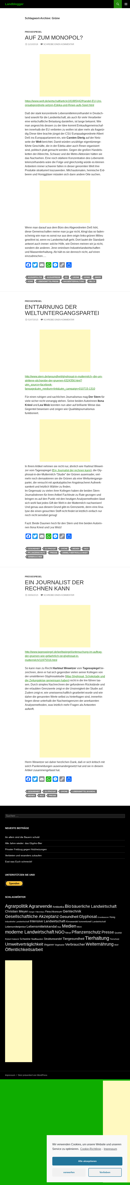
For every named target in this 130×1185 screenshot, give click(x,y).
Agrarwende (40, 906)
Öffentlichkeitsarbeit (24, 949)
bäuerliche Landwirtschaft (94, 906)
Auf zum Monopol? (54, 37)
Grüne (75, 277)
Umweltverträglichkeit (75, 553)
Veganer (49, 944)
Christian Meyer (16, 911)
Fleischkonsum (53, 911)
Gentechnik (72, 911)
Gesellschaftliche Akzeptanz (32, 916)
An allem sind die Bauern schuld (22, 837)
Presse (53, 553)
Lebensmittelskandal (84, 791)
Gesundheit (34, 549)
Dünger (32, 912)
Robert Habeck (12, 939)
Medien (75, 549)
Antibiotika (58, 906)
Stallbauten (37, 939)
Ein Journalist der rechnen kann (72, 470)
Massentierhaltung (73, 281)
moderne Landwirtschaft (29, 932)
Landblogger (14, 4)
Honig (87, 277)
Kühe (30, 281)
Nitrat (68, 932)
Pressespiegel (33, 32)
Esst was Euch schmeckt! (18, 861)
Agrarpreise (53, 277)
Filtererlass (40, 912)
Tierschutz (114, 939)
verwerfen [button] (69, 1172)
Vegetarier (59, 945)
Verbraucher (35, 557)
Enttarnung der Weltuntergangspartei (62, 310)
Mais (59, 927)
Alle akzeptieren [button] (87, 1161)
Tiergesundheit (73, 938)
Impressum (110, 1148)
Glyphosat (50, 549)
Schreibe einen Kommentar (58, 44)
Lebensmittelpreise (48, 281)
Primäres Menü (126, 4)
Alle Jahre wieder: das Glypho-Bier (23, 843)
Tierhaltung (97, 938)
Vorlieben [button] (105, 1172)
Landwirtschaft (99, 921)
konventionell (85, 921)
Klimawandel (72, 921)
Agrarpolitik (35, 277)
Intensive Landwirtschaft (47, 921)
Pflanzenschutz (36, 553)
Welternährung (100, 944)
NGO (86, 549)
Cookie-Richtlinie (90, 1148)
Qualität (118, 933)
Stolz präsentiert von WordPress (32, 1075)
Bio (68, 906)
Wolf (116, 945)
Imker (98, 277)
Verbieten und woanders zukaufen (23, 855)
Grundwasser (103, 917)
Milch (92, 281)
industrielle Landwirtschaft (17, 921)
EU (66, 277)
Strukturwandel (53, 938)
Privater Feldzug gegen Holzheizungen (26, 849)
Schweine (25, 938)
